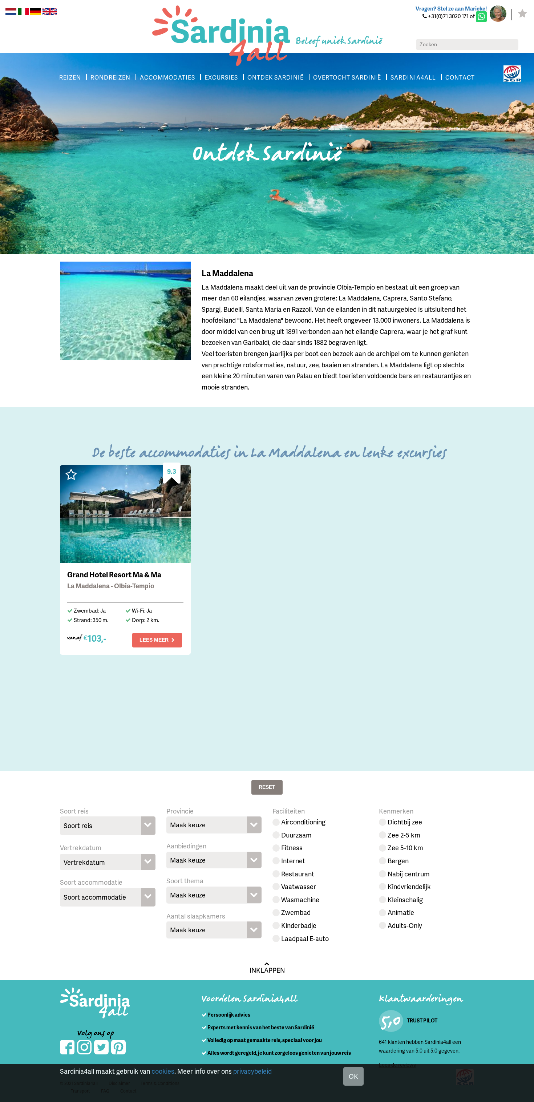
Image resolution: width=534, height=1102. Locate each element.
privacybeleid (252, 1070)
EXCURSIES (221, 77)
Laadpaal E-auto (305, 938)
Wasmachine (300, 899)
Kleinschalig (405, 899)
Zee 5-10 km (405, 847)
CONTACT (460, 77)
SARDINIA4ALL (413, 77)
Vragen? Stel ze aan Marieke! (451, 8)
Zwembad (296, 912)
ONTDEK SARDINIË (275, 77)
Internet (293, 860)
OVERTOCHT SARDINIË (347, 77)
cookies (162, 1070)
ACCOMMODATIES (167, 77)
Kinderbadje (298, 925)
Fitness (292, 847)
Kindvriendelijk (409, 886)
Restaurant (297, 873)
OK (353, 1076)
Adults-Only (405, 925)
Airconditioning (303, 821)
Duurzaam (296, 834)
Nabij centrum (409, 873)
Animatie (401, 912)
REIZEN (70, 77)
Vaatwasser (298, 886)
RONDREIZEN (110, 77)
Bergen (398, 860)
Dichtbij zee (405, 821)
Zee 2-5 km (404, 834)
